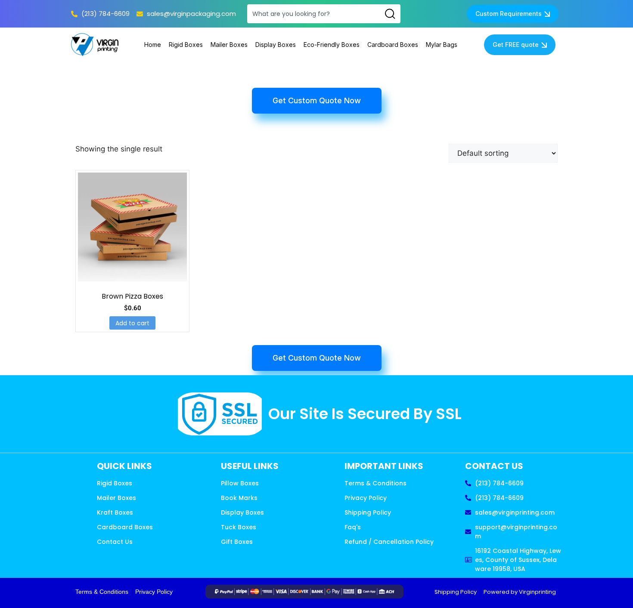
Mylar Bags (441, 44)
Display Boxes (275, 44)
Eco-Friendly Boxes (332, 44)
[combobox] (313, 13)
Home (152, 44)
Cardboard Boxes (392, 44)
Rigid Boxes (186, 44)
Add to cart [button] (132, 323)
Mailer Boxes (229, 44)
